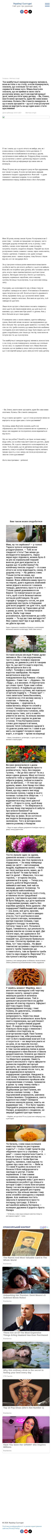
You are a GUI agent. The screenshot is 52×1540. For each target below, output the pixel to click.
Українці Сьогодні (22, 3)
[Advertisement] (26, 44)
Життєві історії (31, 113)
